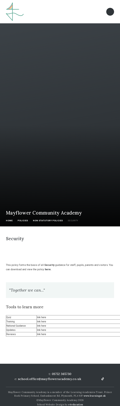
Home (9, 220)
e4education (75, 404)
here (48, 269)
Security (73, 220)
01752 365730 (61, 374)
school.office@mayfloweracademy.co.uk (49, 379)
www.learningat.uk (95, 395)
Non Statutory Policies (48, 220)
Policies (23, 220)
